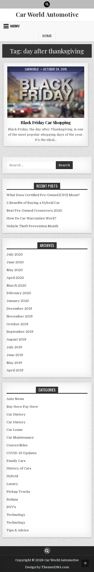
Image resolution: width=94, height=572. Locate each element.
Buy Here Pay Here (22, 406)
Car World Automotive (47, 14)
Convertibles (17, 445)
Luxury (12, 484)
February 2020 (19, 293)
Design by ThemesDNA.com (47, 567)
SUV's (11, 507)
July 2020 (15, 254)
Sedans (12, 499)
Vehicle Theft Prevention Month (32, 226)
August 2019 (16, 339)
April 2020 (15, 278)
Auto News (34, 78)
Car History (16, 414)
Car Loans (15, 430)
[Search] (47, 4)
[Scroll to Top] (85, 563)
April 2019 (15, 370)
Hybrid (12, 476)
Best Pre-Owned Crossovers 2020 (34, 210)
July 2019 (14, 347)
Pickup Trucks (18, 492)
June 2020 (15, 262)
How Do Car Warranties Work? (31, 218)
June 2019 (15, 355)
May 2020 (15, 270)
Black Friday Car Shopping (46, 122)
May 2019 (14, 363)
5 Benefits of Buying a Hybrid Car (33, 203)
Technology (16, 515)
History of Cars (19, 468)
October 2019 (17, 324)
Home (47, 36)
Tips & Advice (55, 78)
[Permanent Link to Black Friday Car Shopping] (45, 92)
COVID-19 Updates (22, 453)
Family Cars (16, 461)
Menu (15, 26)
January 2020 (18, 301)
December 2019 (19, 308)
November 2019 (20, 316)
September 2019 (20, 332)
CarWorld (32, 69)
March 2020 (16, 285)
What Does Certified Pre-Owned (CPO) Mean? (43, 195)
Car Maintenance (20, 437)
